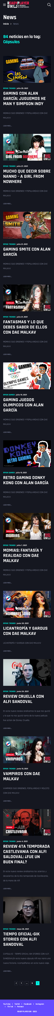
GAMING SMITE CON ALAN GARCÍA (26, 251)
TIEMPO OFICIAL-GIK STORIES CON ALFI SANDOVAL (21, 939)
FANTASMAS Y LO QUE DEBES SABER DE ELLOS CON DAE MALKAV (25, 327)
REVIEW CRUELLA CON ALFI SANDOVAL (23, 699)
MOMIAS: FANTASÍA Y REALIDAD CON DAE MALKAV (22, 555)
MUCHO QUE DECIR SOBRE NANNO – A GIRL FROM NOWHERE (27, 176)
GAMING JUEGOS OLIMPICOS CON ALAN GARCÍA (23, 405)
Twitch (17, 1004)
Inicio (6, 23)
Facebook (28, 1004)
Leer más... (7, 126)
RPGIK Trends (9, 88)
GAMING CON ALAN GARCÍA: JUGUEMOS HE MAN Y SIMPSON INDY (24, 98)
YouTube (6, 1004)
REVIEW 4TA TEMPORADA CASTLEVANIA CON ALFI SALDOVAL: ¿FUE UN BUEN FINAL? (26, 854)
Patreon (20, 1006)
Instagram (40, 1004)
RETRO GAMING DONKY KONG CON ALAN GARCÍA (26, 480)
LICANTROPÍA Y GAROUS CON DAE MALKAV (25, 630)
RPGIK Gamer (9, 395)
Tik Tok (10, 1006)
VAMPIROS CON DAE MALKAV (21, 776)
